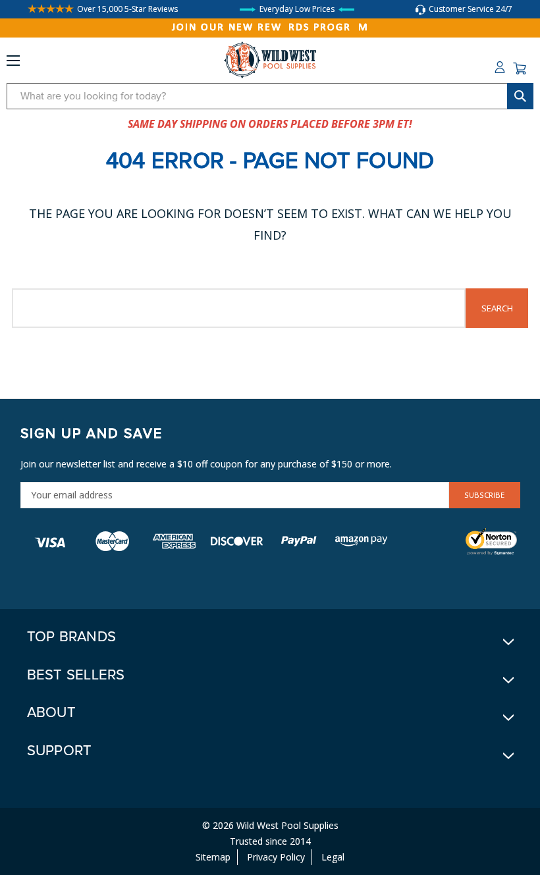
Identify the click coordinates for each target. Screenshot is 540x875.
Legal (332, 857)
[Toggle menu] (13, 63)
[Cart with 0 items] (519, 68)
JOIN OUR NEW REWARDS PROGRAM (270, 27)
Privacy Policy (276, 857)
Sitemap (213, 857)
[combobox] (270, 96)
